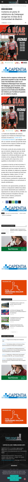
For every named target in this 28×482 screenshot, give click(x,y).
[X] (10, 202)
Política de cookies (14, 480)
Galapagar (10, 9)
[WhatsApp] (13, 202)
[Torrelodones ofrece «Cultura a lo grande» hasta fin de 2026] (5, 305)
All (26, 225)
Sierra (7, 9)
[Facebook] (7, 202)
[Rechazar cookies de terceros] (26, 475)
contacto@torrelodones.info (7, 460)
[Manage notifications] (25, 479)
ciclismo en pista (22, 213)
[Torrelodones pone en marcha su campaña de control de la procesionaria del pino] (5, 319)
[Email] (19, 202)
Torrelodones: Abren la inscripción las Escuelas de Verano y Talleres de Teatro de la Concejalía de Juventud (13, 360)
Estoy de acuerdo (14, 475)
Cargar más (13, 332)
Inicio (2, 5)
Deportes (6, 5)
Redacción (4, 22)
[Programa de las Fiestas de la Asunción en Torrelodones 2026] (5, 327)
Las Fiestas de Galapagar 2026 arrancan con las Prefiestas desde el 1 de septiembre (18, 311)
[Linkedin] (16, 202)
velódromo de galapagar (6, 215)
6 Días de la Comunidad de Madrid (11, 213)
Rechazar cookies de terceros (14, 477)
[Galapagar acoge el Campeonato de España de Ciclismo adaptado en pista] (5, 231)
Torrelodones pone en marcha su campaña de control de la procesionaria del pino (17, 319)
